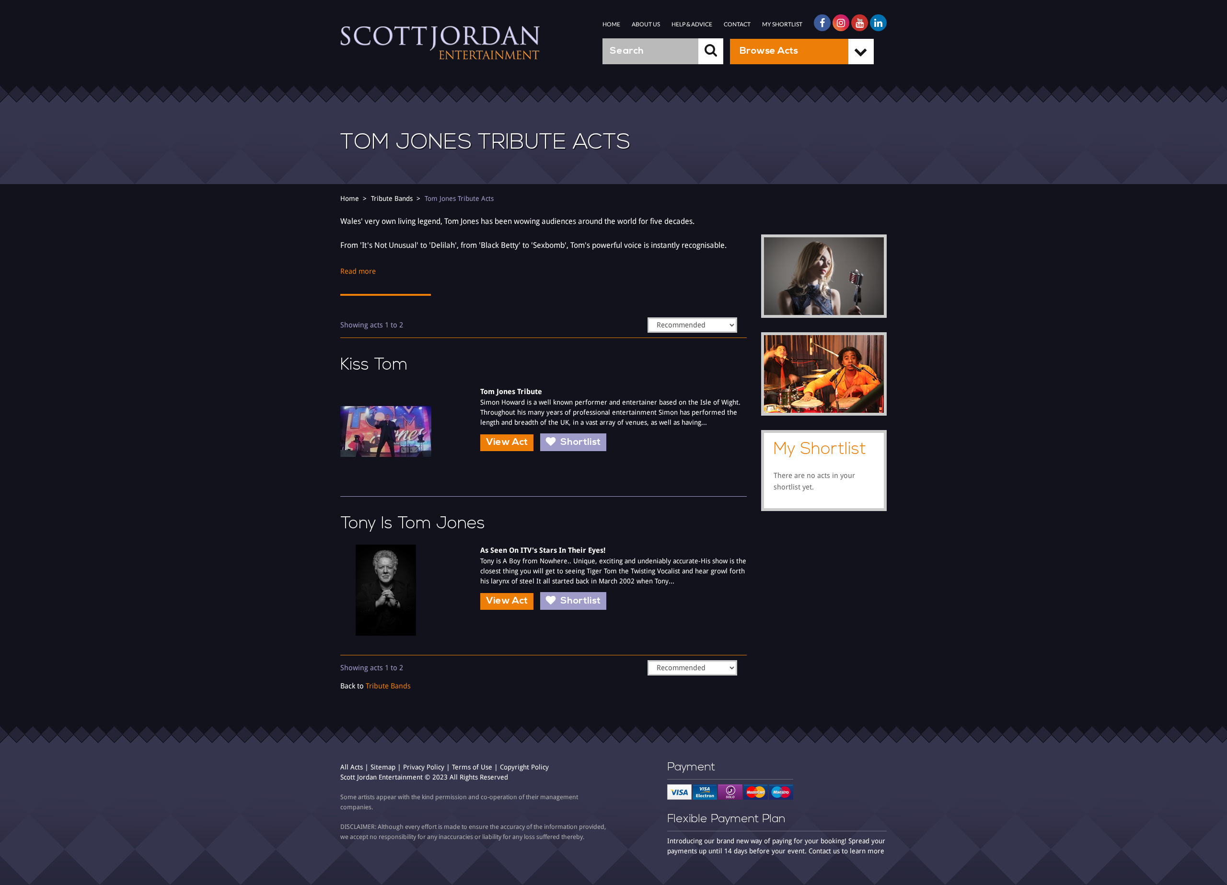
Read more (358, 271)
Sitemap (382, 767)
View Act (507, 442)
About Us (646, 24)
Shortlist (580, 442)
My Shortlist (782, 24)
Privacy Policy (423, 767)
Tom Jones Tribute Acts (459, 198)
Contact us (824, 851)
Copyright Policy (524, 767)
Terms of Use (472, 767)
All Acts (351, 767)
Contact (737, 24)
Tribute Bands (392, 198)
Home (611, 24)
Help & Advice (691, 24)
